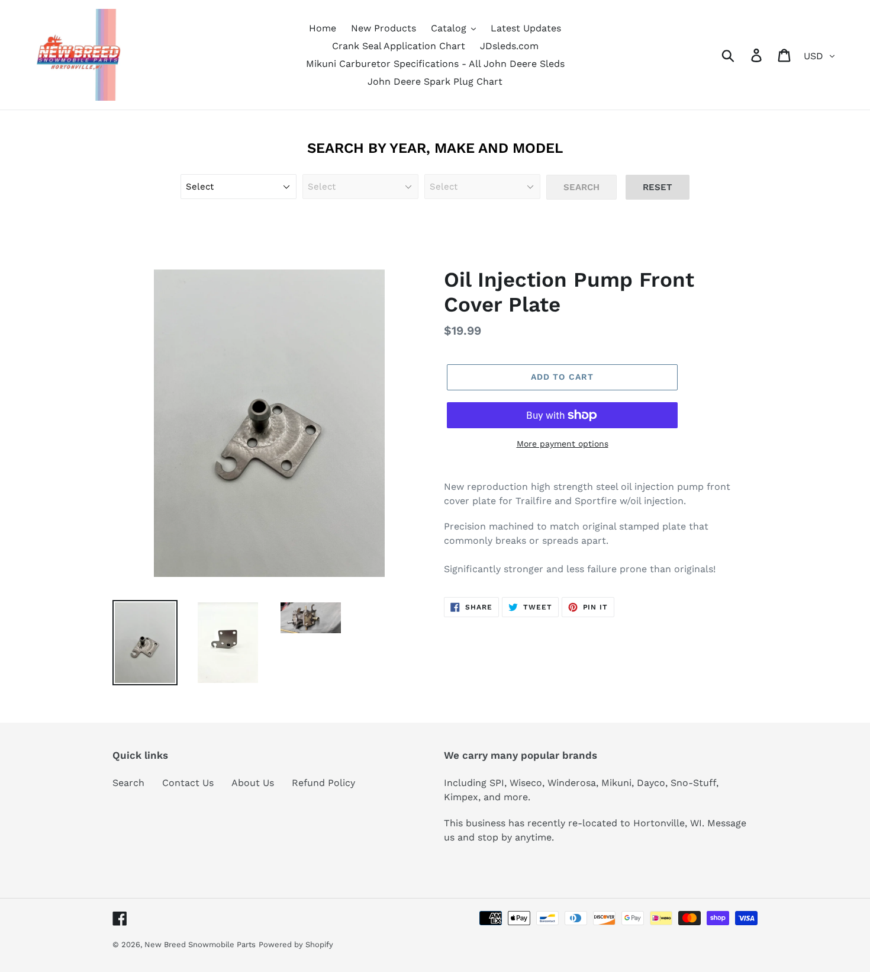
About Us (252, 782)
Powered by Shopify (296, 944)
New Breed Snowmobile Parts (200, 944)
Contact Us (188, 782)
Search (128, 782)
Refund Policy (323, 782)
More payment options (562, 443)
